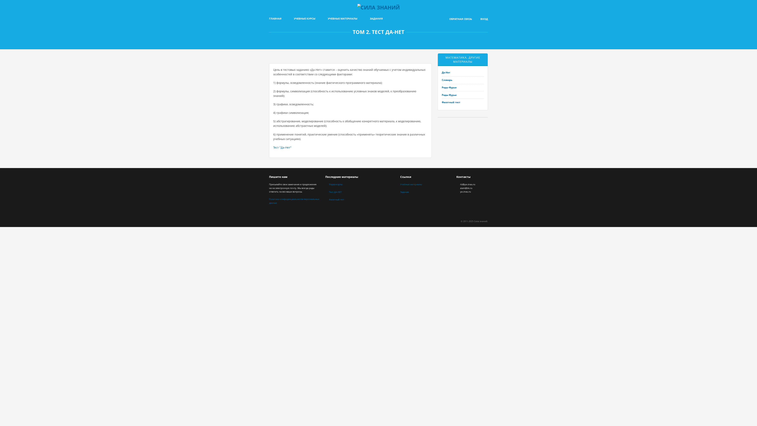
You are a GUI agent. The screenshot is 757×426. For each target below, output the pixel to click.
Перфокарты (335, 184)
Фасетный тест (451, 102)
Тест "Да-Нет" (282, 147)
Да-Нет (446, 72)
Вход (484, 19)
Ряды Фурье (449, 87)
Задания (376, 18)
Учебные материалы (342, 18)
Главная (275, 18)
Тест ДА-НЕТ (335, 192)
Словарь (447, 80)
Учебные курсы (304, 18)
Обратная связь (460, 19)
